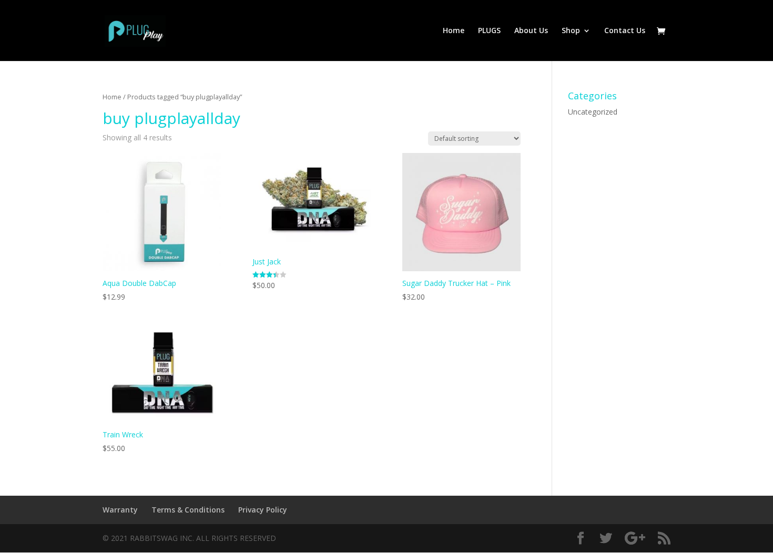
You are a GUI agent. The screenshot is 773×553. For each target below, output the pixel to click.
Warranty (120, 510)
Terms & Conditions (188, 510)
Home (453, 31)
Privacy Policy (262, 510)
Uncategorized (592, 112)
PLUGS (489, 31)
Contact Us (624, 31)
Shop (571, 31)
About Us (531, 31)
